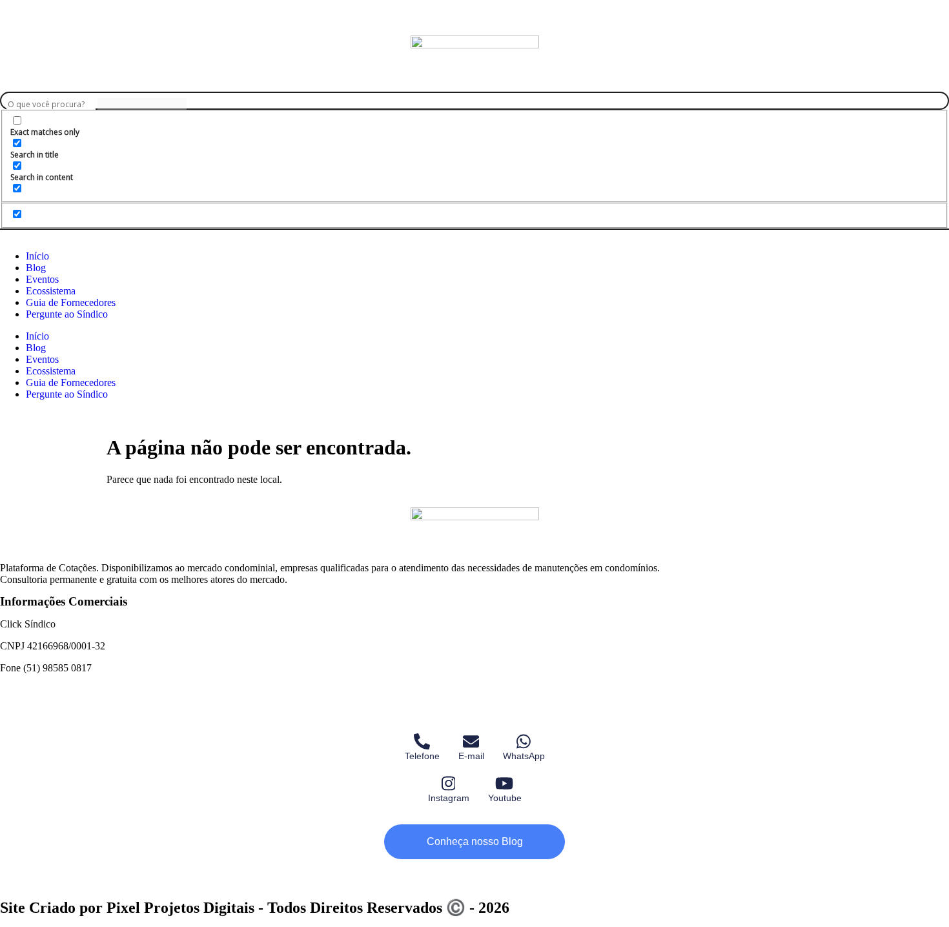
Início (37, 255)
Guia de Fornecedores (71, 302)
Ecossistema (51, 290)
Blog (36, 267)
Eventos (42, 279)
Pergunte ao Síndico (67, 314)
